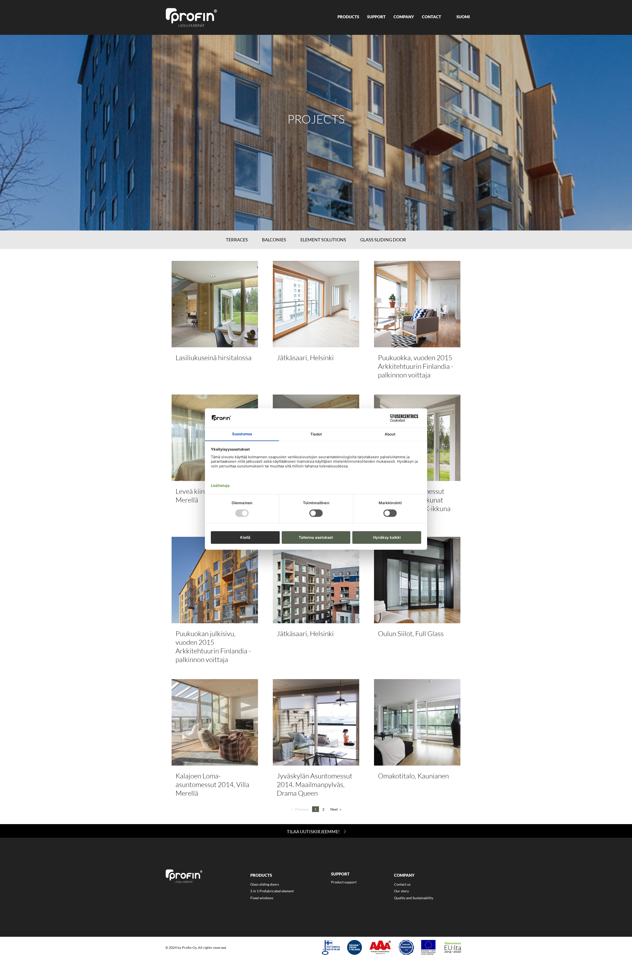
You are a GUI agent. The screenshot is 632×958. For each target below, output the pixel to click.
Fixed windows (261, 898)
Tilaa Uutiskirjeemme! (313, 831)
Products (348, 16)
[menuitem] (348, 17)
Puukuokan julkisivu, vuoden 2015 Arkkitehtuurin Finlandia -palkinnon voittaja (213, 646)
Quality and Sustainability (413, 898)
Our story (401, 891)
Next (334, 809)
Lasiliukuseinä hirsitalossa (214, 357)
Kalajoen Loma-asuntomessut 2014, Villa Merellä (212, 784)
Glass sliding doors (264, 884)
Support (376, 16)
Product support (343, 882)
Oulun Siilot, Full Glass (411, 633)
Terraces (237, 239)
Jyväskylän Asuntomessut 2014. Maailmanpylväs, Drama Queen (314, 784)
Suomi (463, 16)
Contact (431, 16)
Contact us (402, 884)
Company (404, 16)
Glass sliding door (383, 239)
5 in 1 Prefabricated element (272, 891)
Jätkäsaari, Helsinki (305, 357)
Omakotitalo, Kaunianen (413, 775)
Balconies (274, 239)
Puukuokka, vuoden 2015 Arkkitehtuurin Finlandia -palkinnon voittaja (415, 366)
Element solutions (323, 239)
